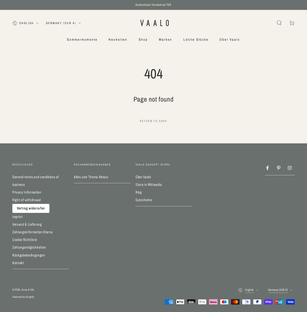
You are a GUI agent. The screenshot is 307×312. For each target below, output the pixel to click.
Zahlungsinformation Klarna (32, 232)
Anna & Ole (28, 290)
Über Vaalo (143, 177)
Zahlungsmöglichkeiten (29, 247)
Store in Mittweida (149, 184)
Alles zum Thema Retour (91, 177)
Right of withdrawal (26, 200)
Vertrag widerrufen (31, 208)
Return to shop (153, 121)
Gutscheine (144, 200)
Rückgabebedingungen (28, 255)
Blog (139, 192)
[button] (279, 23)
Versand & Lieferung (27, 224)
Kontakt (18, 263)
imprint (17, 216)
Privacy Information (26, 192)
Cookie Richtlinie (24, 239)
